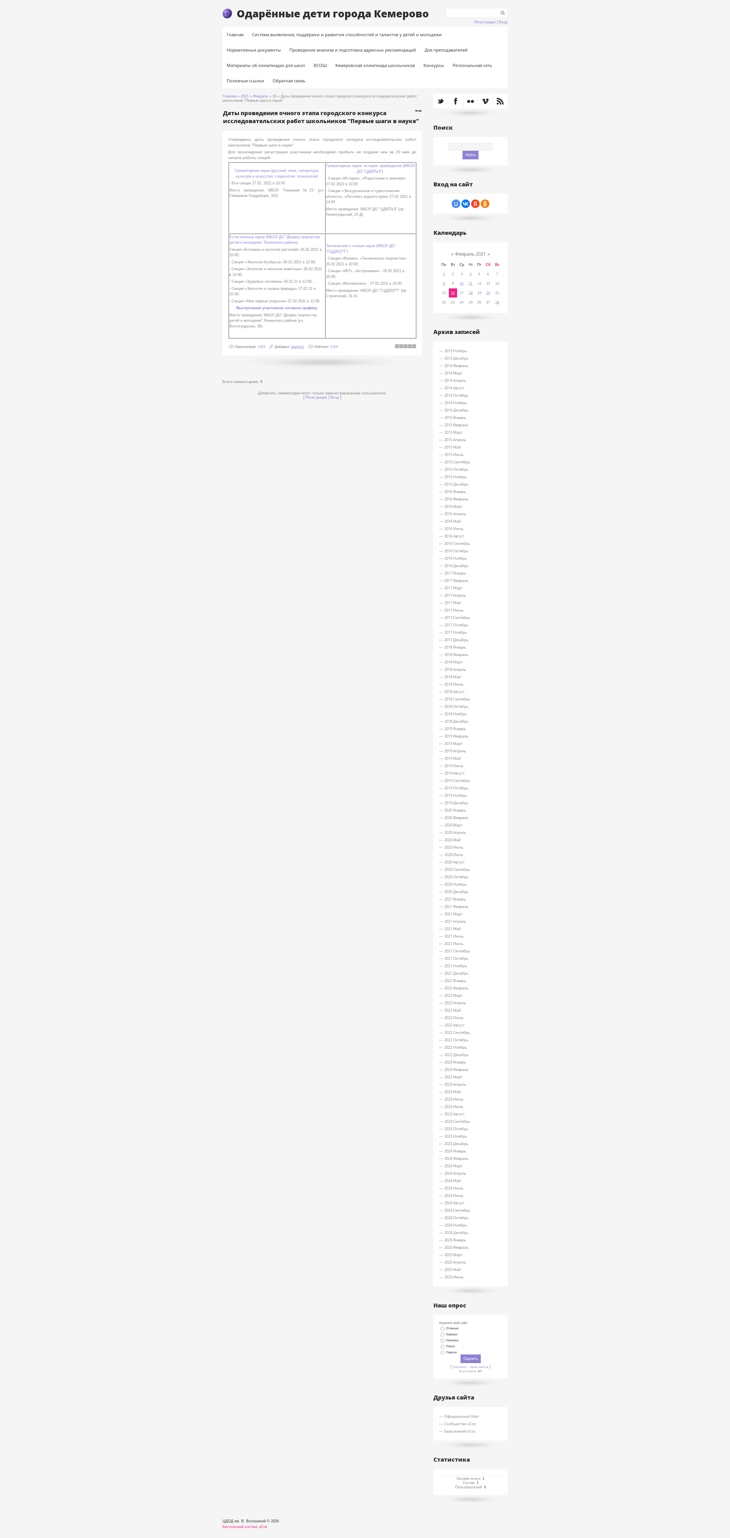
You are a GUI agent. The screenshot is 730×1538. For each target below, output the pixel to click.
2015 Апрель (455, 439)
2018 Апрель (455, 669)
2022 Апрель (455, 1002)
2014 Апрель (455, 380)
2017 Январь (455, 573)
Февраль (260, 96)
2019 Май (452, 758)
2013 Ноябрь (455, 350)
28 (497, 302)
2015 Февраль (456, 424)
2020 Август (454, 862)
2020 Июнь (454, 847)
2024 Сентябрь (457, 1210)
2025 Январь (455, 1239)
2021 (245, 96)
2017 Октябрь (456, 625)
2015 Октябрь (456, 469)
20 (488, 293)
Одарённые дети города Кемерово (333, 13)
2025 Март (453, 1254)
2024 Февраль (456, 1158)
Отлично (452, 1328)
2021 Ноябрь (455, 965)
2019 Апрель (455, 750)
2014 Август (454, 387)
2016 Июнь (454, 528)
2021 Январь (455, 899)
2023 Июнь (454, 1099)
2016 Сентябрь (457, 543)
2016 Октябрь (456, 550)
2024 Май (452, 1180)
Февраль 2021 (470, 254)
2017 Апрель (455, 595)
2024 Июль (453, 1195)
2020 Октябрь (456, 876)
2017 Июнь (454, 610)
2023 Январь (455, 1062)
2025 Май (452, 1269)
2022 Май (452, 1010)
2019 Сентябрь (457, 780)
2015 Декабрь (456, 484)
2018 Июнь (454, 684)
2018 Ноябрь (455, 713)
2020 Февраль (456, 817)
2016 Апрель (455, 513)
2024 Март (453, 1165)
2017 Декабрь (456, 639)
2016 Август (454, 536)
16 (274, 96)
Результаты (460, 1367)
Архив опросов (479, 1367)
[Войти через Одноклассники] (485, 203)
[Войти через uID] (456, 203)
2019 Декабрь (456, 802)
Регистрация (485, 22)
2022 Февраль (456, 988)
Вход (503, 22)
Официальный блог (461, 1416)
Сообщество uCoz (460, 1423)
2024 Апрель (455, 1173)
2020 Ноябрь (455, 884)
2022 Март (453, 995)
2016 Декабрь (456, 565)
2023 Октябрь (456, 1128)
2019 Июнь (454, 765)
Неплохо (452, 1340)
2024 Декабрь (456, 1232)
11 (471, 284)
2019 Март (453, 743)
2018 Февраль (456, 654)
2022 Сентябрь (457, 1032)
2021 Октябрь (456, 958)
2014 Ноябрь (455, 402)
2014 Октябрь (456, 395)
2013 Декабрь (456, 358)
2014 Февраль (456, 365)
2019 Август (454, 773)
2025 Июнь (454, 1277)
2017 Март (453, 587)
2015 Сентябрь (457, 462)
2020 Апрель (455, 832)
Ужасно (451, 1352)
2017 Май (452, 602)
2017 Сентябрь (457, 617)
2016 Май (452, 521)
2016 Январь (455, 491)
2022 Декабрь (456, 1054)
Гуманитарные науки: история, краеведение (364, 166)
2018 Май (452, 676)
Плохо (450, 1346)
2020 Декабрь (456, 891)
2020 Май (452, 839)
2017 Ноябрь (455, 632)
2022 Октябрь (456, 1039)
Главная (229, 96)
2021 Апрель (455, 921)
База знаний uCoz (459, 1431)
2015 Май (452, 447)
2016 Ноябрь (455, 558)
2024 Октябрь (456, 1217)
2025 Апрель (455, 1262)
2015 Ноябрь (455, 476)
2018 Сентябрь (457, 699)
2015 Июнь (454, 454)
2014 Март (453, 373)
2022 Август (454, 1025)
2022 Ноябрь (455, 1047)
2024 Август (454, 1202)
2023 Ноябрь (455, 1136)
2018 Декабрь (456, 721)
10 (462, 284)
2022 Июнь (454, 1017)
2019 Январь (455, 728)
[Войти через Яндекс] (475, 203)
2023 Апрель (455, 1084)
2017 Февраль (456, 580)
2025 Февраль (456, 1247)
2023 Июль (453, 1106)
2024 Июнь (454, 1188)
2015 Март (453, 432)
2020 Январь (455, 810)
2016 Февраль (456, 499)
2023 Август (454, 1114)
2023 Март (453, 1076)
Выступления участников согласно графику (276, 308)
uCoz (263, 1527)
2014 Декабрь (456, 410)
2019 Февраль (456, 736)
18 (471, 293)
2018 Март (453, 662)
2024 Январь (455, 1151)
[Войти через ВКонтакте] (465, 203)
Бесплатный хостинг (240, 1527)
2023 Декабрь (456, 1143)
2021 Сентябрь (457, 951)
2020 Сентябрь (457, 869)
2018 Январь (455, 647)
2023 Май (452, 1091)
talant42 (297, 346)
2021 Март (453, 913)
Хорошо (451, 1334)
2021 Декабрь (456, 973)
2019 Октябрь (456, 788)
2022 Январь (455, 980)
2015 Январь (455, 417)
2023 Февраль (456, 1069)
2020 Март (453, 825)
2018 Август (454, 691)
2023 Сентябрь (457, 1121)
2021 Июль (453, 943)
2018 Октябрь (456, 706)
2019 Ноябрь (455, 795)
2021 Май (452, 928)
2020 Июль (453, 854)
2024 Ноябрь (455, 1225)
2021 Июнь (454, 936)
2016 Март (453, 506)
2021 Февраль (456, 906)
